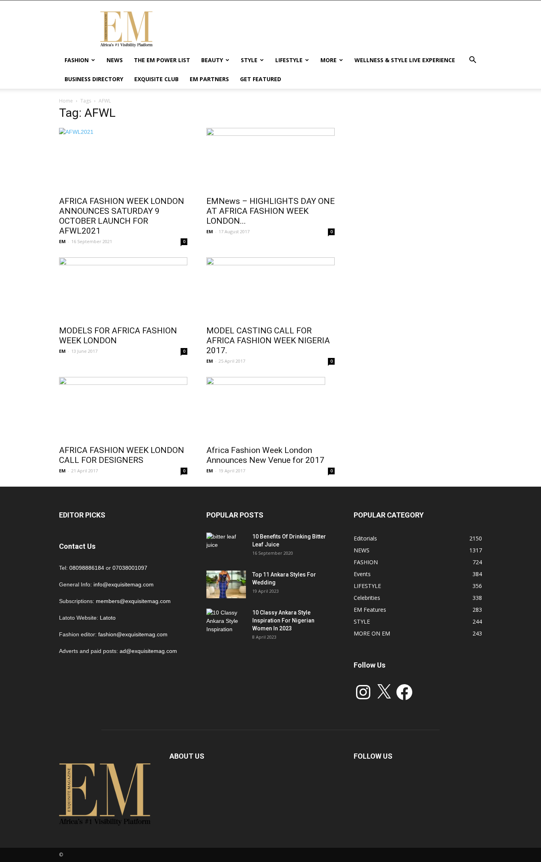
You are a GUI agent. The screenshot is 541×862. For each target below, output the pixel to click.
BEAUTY (212, 60)
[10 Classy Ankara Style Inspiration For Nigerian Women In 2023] (226, 622)
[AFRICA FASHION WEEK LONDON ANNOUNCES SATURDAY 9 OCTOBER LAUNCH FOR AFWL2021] (123, 159)
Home (66, 100)
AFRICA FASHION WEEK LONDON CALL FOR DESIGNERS (121, 455)
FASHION (77, 60)
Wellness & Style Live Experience (404, 60)
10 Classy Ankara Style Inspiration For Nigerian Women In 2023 (283, 620)
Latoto (108, 618)
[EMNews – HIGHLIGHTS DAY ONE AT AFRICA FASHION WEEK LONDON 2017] (270, 159)
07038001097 (129, 568)
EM (62, 241)
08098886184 (86, 568)
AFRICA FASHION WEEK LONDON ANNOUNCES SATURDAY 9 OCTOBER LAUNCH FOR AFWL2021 (121, 216)
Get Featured (260, 79)
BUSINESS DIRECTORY (94, 79)
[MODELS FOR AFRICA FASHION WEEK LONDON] (123, 289)
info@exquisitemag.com (123, 584)
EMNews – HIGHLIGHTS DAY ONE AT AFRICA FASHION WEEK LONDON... (270, 211)
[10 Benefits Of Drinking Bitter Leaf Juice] (226, 546)
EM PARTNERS (209, 79)
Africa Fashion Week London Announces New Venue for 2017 (265, 455)
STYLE (249, 60)
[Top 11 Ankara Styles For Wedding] (226, 584)
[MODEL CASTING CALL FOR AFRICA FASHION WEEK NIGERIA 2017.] (270, 289)
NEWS (115, 60)
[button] (472, 61)
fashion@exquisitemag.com (133, 634)
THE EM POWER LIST (162, 60)
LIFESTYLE (289, 60)
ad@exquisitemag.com (148, 651)
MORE (328, 60)
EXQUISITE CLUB (156, 79)
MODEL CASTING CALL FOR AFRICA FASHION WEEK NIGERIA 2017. (268, 340)
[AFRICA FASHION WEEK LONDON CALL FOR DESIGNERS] (123, 408)
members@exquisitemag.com (133, 601)
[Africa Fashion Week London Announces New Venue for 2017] (270, 408)
